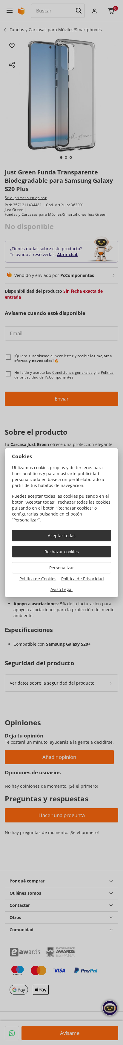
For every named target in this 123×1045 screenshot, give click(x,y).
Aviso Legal (61, 589)
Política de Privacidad (82, 578)
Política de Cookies (37, 578)
